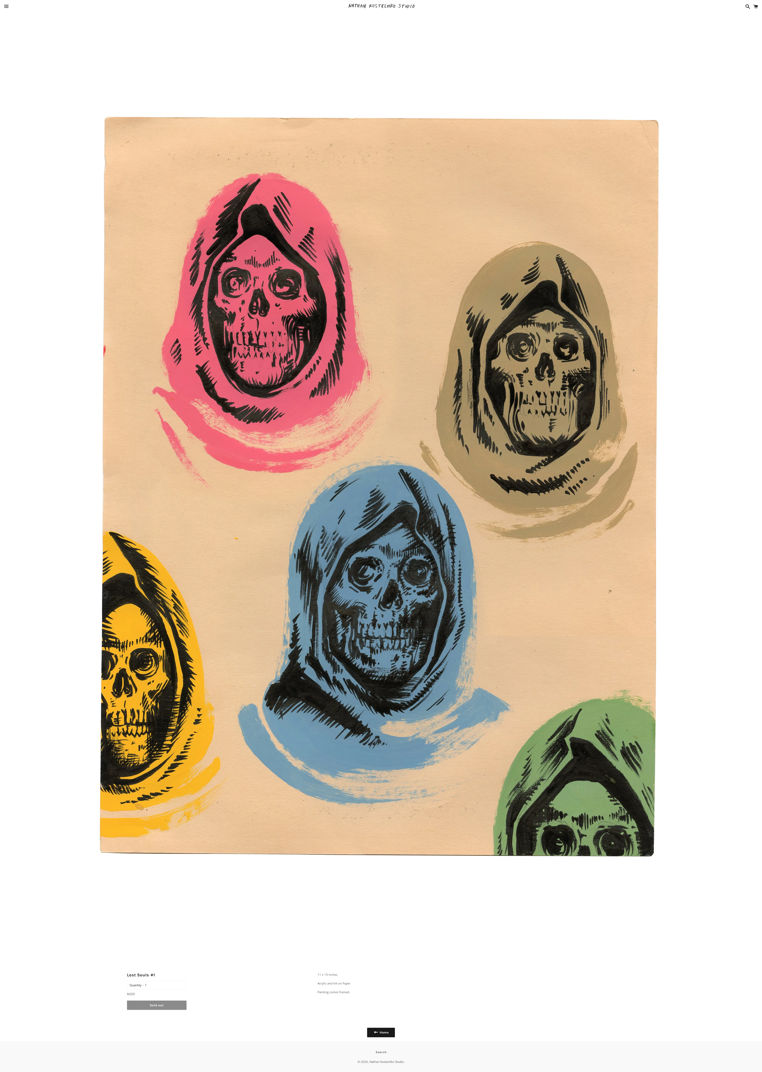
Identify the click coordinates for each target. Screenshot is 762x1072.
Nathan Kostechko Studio (386, 1062)
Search (381, 1052)
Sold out (157, 1005)
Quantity (135, 985)
